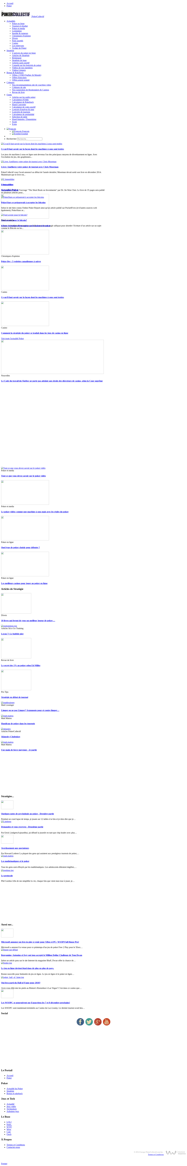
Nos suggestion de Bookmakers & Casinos (30, 90)
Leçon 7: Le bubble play (12, 634)
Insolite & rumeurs (20, 33)
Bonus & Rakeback (15, 72)
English (24, 134)
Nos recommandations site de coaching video (31, 85)
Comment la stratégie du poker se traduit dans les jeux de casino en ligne (34, 333)
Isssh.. (9, 1124)
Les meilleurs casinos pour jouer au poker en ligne (24, 583)
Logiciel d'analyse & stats (23, 109)
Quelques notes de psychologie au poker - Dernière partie (27, 814)
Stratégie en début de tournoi (14, 697)
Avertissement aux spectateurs (15, 848)
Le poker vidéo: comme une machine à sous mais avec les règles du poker (35, 512)
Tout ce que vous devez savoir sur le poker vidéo (23, 476)
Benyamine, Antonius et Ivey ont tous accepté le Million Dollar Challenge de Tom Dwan (41, 955)
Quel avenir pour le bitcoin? (14, 220)
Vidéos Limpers (19, 70)
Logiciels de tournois (21, 112)
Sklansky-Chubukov (10, 737)
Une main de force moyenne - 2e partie (19, 750)
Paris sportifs (17, 41)
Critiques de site (19, 87)
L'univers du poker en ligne (24, 53)
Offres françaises (19, 77)
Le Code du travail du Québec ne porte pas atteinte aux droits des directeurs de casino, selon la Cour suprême (52, 381)
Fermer (4, 1163)
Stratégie (10, 50)
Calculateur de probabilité (23, 114)
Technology (12, 1109)
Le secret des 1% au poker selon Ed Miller (20, 665)
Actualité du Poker (15, 1088)
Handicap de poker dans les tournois (18, 723)
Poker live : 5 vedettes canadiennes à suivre (21, 261)
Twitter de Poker (19, 48)
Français (25, 131)
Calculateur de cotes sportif (23, 107)
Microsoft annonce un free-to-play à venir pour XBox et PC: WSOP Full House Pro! (40, 942)
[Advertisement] (83, 426)
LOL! (9, 1122)
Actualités (11, 21)
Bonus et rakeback (15, 1093)
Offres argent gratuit (20, 80)
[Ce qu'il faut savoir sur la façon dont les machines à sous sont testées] (31, 144)
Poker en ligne (18, 23)
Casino (15, 43)
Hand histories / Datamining (24, 119)
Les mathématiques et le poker (15, 861)
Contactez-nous (13, 1147)
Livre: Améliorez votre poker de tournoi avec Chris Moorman (29, 167)
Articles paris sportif (20, 63)
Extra (14, 124)
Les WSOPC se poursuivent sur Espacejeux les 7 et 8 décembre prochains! (35, 1002)
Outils (9, 95)
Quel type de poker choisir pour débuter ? (20, 547)
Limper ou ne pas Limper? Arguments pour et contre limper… (30, 710)
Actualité (10, 1104)
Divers (15, 38)
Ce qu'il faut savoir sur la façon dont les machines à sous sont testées (32, 149)
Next (11, 184)
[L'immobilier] (7, 179)
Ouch (9, 1134)
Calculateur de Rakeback (23, 102)
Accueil (10, 3)
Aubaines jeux (13, 1111)
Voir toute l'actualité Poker (12, 338)
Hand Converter (19, 104)
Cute (9, 1132)
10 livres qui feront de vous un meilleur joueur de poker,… (28, 620)
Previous (5, 184)
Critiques (10, 82)
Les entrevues (18, 45)
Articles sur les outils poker (23, 97)
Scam (14, 122)
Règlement (16, 58)
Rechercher (11, 139)
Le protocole (7, 876)
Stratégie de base (19, 60)
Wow (9, 1129)
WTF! (9, 1127)
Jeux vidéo (11, 1106)
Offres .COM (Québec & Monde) (26, 75)
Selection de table (19, 117)
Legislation (17, 31)
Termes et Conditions (16, 1145)
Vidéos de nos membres (22, 68)
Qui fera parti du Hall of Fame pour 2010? (20, 983)
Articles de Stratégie (20, 55)
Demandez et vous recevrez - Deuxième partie (22, 827)
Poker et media (18, 28)
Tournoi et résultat (20, 26)
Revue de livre (18, 92)
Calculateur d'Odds (20, 99)
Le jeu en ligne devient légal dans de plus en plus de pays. (27, 968)
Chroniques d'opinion (21, 36)
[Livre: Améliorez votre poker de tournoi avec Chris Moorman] (28, 161)
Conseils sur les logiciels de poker (26, 65)
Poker (9, 6)
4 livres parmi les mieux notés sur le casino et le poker (25, 226)
